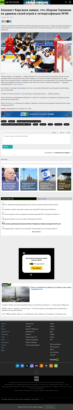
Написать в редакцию (32, 339)
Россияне (42, 124)
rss (51, 366)
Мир (2, 326)
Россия (35, 124)
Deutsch (52, 326)
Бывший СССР (5, 331)
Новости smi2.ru (4, 159)
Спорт (50, 124)
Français (52, 329)
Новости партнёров (31, 342)
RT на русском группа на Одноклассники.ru (41, 366)
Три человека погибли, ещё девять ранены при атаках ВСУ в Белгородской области (29, 209)
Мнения (3, 345)
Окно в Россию (54, 352)
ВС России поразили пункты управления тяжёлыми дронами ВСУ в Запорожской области (30, 214)
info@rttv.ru (40, 388)
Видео (3, 350)
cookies (40, 407)
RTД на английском (55, 344)
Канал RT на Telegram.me (17, 366)
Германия (11, 121)
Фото (2, 347)
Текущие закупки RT (31, 337)
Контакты (28, 334)
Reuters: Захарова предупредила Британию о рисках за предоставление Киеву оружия (30, 204)
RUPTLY (52, 349)
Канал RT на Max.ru (32, 366)
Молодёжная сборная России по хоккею (28, 121)
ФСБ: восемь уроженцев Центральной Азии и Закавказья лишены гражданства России (31, 224)
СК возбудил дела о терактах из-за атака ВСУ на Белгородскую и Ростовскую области (29, 228)
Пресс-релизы (30, 323)
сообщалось (9, 103)
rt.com (16, 384)
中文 (51, 339)
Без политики (5, 342)
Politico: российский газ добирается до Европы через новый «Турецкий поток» (50, 288)
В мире (4, 121)
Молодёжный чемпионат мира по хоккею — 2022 (16, 124)
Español (52, 334)
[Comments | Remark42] (36, 143)
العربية (51, 331)
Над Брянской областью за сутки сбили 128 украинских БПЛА (22, 219)
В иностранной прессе (7, 284)
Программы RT (30, 331)
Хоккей (67, 124)
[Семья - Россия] (37, 2)
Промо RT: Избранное (32, 329)
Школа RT (52, 355)
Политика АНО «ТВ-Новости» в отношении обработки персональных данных (36, 390)
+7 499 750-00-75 (63, 386)
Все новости (36, 232)
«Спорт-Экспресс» (18, 84)
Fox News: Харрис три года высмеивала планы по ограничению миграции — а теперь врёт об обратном (35, 305)
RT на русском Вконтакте (22, 366)
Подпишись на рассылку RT (56, 366)
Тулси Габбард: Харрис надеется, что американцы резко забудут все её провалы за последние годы (34, 314)
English (52, 323)
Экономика (4, 334)
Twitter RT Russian (27, 366)
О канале (28, 326)
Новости (3, 323)
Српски (52, 337)
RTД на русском (54, 347)
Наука (3, 339)
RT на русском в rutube (36, 366)
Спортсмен (58, 124)
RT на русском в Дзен (46, 366)
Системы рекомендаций (32, 345)
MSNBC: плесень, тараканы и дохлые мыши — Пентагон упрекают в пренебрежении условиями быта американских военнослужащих (34, 309)
